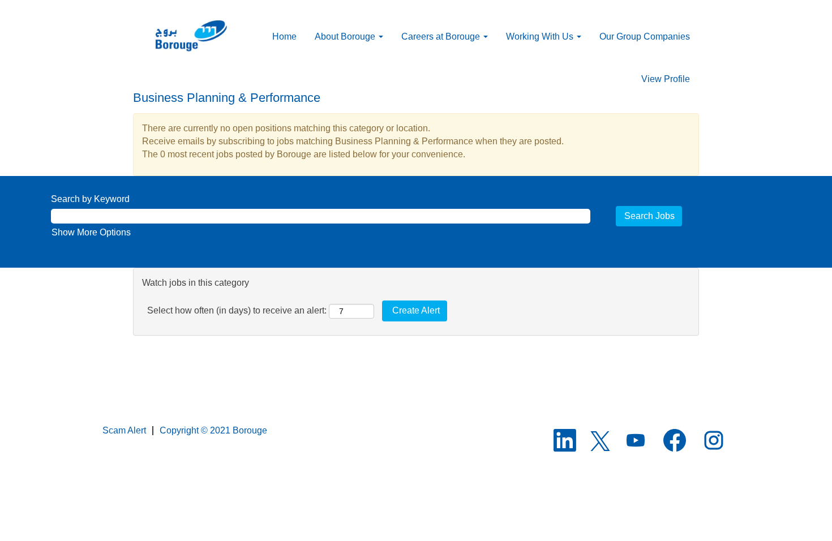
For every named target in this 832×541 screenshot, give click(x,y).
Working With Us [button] (541, 36)
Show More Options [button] (91, 232)
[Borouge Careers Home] (196, 36)
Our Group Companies (644, 36)
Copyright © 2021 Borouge (213, 430)
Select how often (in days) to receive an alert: (237, 310)
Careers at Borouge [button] (441, 36)
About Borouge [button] (346, 36)
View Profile (665, 79)
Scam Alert (124, 430)
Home (284, 36)
